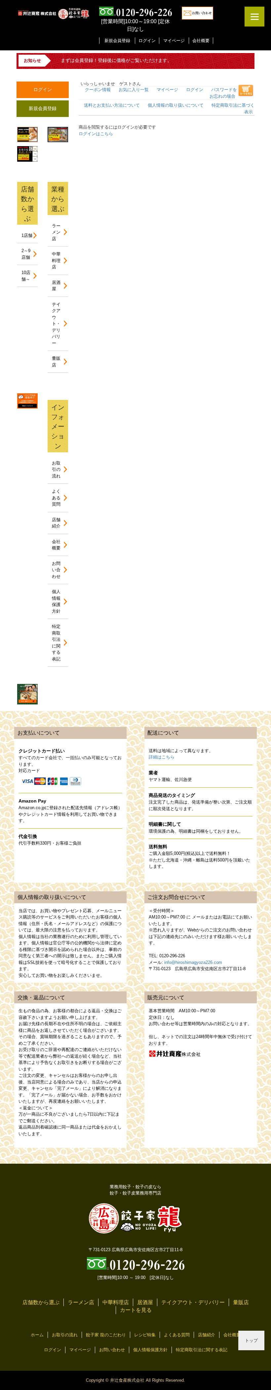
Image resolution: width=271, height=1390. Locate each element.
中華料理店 (56, 260)
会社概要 (201, 40)
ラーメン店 (56, 232)
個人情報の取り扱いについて (176, 105)
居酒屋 (145, 1302)
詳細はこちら (161, 756)
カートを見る (136, 1310)
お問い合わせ (56, 570)
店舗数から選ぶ (40, 1302)
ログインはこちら (96, 133)
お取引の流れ (56, 469)
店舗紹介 (206, 1334)
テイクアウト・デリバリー (56, 324)
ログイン (147, 40)
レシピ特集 (145, 1334)
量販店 (241, 1302)
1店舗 (26, 235)
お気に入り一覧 (134, 89)
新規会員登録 (117, 40)
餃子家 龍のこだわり (106, 1334)
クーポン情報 (98, 89)
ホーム (37, 1334)
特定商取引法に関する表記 (201, 1349)
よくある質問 (56, 498)
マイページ (174, 40)
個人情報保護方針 (150, 1349)
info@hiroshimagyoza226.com (193, 962)
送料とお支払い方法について (112, 105)
